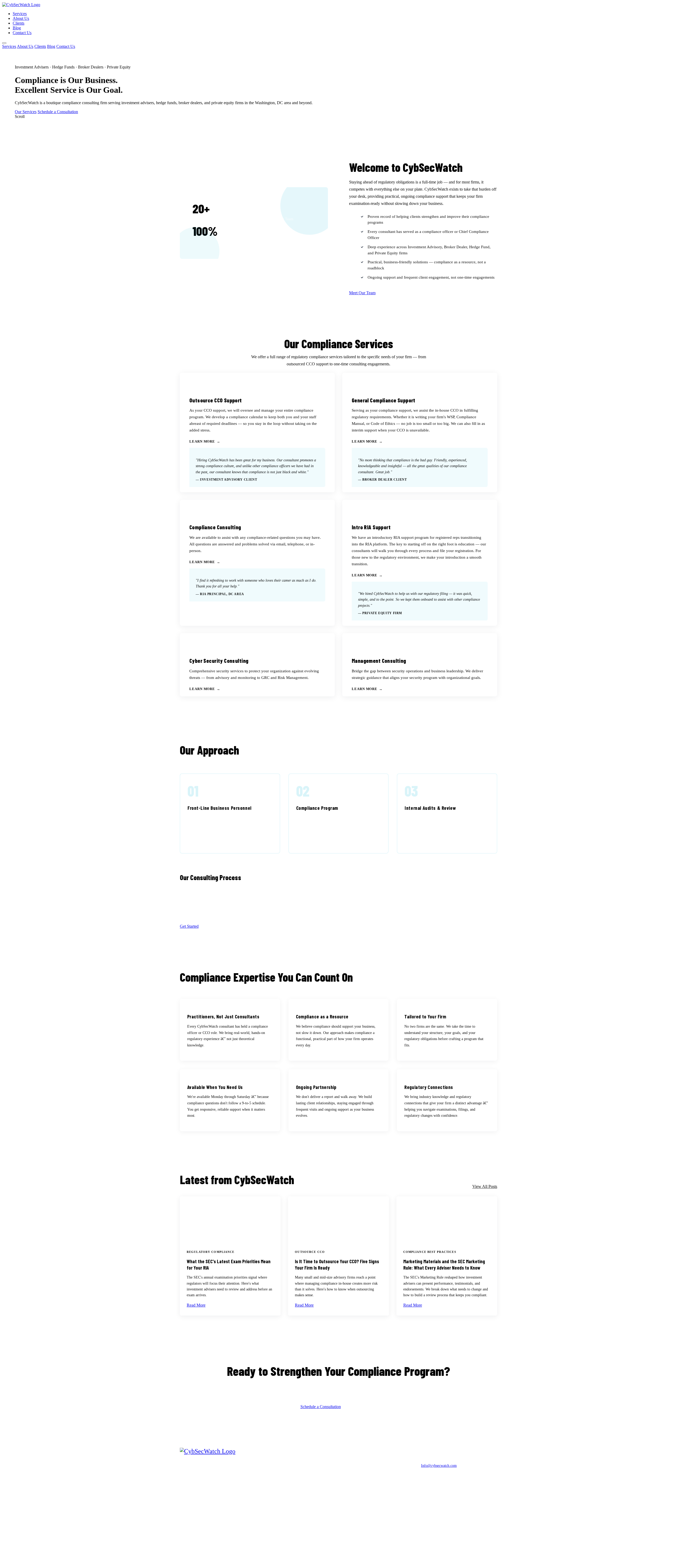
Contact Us (22, 32)
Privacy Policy (431, 1536)
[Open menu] (4, 43)
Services (20, 13)
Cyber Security (316, 1499)
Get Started (189, 926)
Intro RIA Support (318, 1492)
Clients (18, 23)
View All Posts (484, 1186)
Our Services (25, 111)
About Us (21, 18)
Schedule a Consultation (58, 111)
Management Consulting (323, 1506)
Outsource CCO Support (323, 1465)
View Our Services (361, 1406)
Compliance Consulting (322, 1484)
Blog (17, 28)
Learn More (202, 441)
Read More (196, 1305)
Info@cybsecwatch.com (439, 1465)
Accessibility (487, 1536)
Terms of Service (460, 1536)
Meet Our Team (362, 293)
